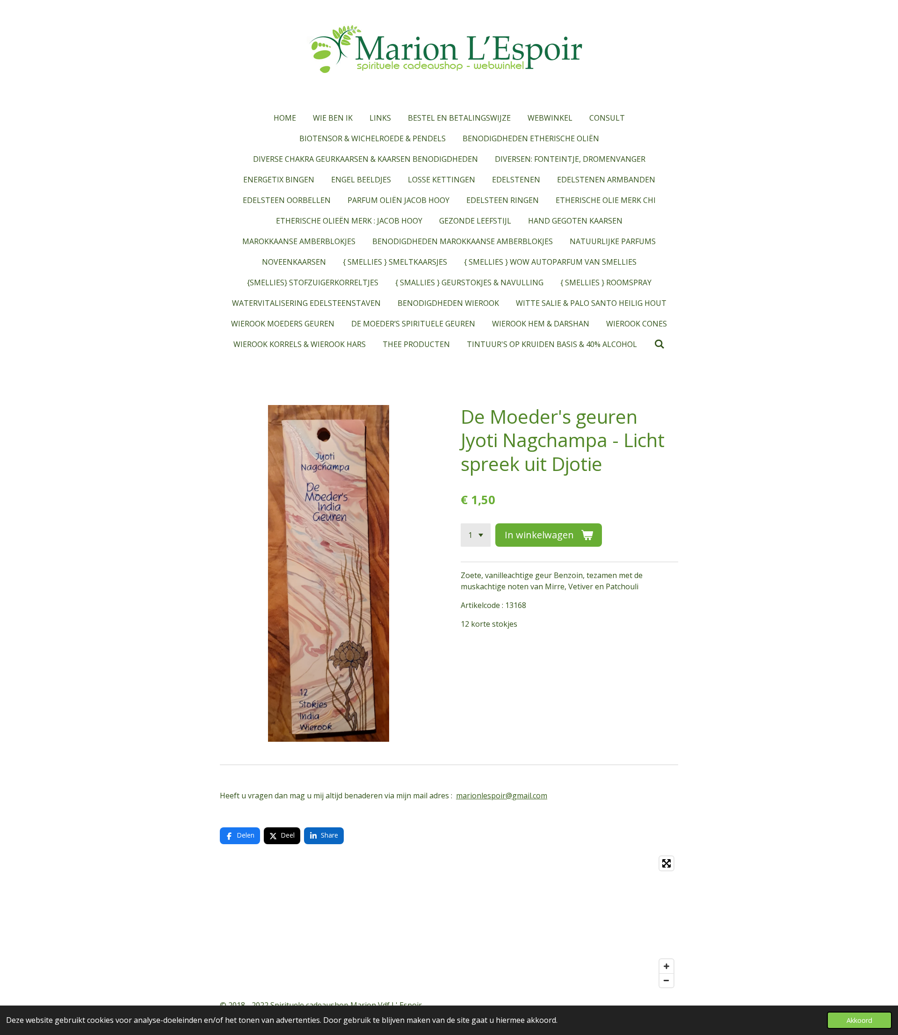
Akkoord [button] (859, 1020)
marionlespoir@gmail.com (501, 795)
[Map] (449, 922)
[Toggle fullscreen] (666, 863)
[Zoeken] (659, 343)
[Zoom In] (666, 966)
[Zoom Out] (666, 980)
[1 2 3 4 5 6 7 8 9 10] (476, 535)
